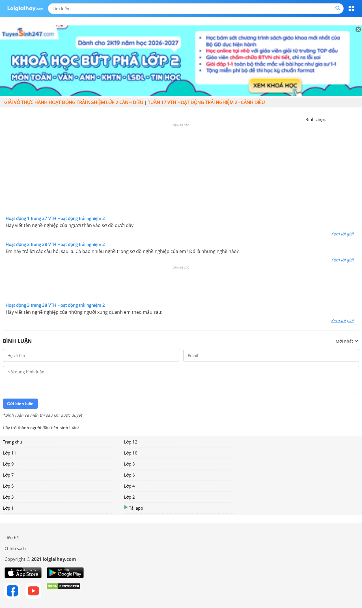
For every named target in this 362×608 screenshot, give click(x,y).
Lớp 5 (8, 486)
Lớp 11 (9, 453)
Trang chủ (12, 442)
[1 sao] (330, 118)
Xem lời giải (342, 234)
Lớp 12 (130, 442)
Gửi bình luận (20, 403)
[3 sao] (344, 118)
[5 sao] (358, 118)
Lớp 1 (8, 508)
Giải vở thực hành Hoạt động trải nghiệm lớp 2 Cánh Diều (73, 102)
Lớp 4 (129, 486)
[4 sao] (351, 118)
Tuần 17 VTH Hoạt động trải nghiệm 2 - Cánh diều (206, 102)
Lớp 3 (8, 497)
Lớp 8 (129, 464)
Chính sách (15, 548)
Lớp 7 (8, 475)
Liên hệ (12, 537)
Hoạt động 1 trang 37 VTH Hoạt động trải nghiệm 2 (55, 218)
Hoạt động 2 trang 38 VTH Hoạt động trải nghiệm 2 (55, 244)
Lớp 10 (130, 453)
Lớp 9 (8, 464)
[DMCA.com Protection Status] (63, 591)
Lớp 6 (129, 475)
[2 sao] (337, 118)
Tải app (136, 508)
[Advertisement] (181, 171)
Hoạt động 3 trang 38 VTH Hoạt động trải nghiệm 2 (55, 305)
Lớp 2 (129, 497)
